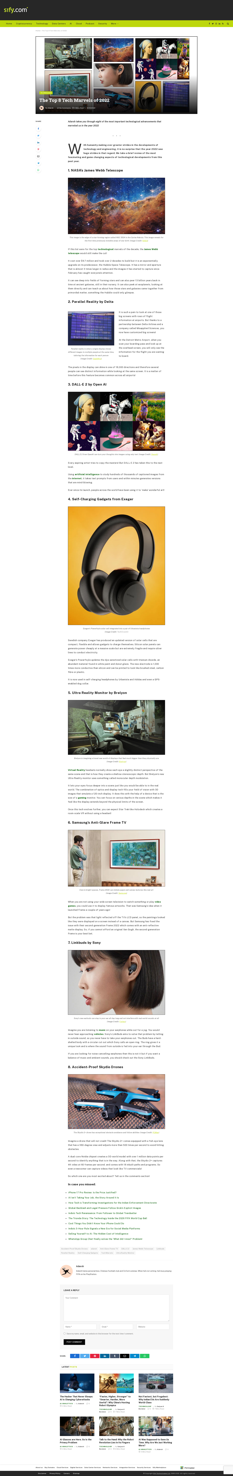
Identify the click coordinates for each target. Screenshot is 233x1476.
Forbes (122, 1021)
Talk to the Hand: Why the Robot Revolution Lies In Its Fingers (116, 1441)
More (113, 23)
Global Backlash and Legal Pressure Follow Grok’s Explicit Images (104, 1208)
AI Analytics (66, 1404)
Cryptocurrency (24, 23)
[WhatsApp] (38, 170)
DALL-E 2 (125, 1249)
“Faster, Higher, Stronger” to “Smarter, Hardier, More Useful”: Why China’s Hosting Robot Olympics (115, 1401)
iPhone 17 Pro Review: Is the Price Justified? (92, 1192)
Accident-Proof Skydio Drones (74, 1249)
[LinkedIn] (38, 142)
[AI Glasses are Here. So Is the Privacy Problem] (77, 1426)
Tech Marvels (107, 1253)
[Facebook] (38, 128)
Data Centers (59, 23)
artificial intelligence (87, 474)
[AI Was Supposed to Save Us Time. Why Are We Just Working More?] (156, 1426)
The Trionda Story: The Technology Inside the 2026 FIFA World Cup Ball (107, 1218)
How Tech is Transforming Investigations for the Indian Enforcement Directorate (112, 1202)
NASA (145, 241)
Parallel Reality (67, 1253)
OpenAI (154, 454)
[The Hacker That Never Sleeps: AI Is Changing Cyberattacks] (77, 1383)
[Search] (227, 24)
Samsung (123, 893)
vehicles (98, 1034)
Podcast (90, 23)
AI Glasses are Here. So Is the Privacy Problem (76, 1441)
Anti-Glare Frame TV (109, 1249)
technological (106, 249)
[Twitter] (38, 135)
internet (77, 478)
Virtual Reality (76, 770)
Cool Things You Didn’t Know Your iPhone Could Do (96, 1223)
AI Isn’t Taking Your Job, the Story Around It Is (93, 1197)
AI (71, 23)
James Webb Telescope (143, 1249)
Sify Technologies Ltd (161, 1473)
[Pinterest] (38, 149)
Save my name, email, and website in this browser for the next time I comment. (100, 1334)
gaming (82, 797)
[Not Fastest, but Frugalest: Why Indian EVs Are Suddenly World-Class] (156, 1383)
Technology (42, 23)
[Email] (38, 156)
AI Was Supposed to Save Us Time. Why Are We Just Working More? (155, 1442)
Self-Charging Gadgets (88, 1253)
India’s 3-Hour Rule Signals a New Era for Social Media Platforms (104, 1228)
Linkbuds (160, 1249)
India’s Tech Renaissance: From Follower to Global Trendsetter (102, 1213)
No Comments (65, 108)
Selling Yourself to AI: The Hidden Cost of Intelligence (98, 1233)
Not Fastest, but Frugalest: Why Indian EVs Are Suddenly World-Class (154, 1399)
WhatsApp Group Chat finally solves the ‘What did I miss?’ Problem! (105, 1239)
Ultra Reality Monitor (125, 1253)
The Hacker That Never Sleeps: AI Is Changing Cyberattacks (76, 1398)
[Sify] (16, 10)
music (102, 1030)
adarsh (94, 1249)
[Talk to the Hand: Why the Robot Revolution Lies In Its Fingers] (116, 1426)
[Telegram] (38, 163)
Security (102, 23)
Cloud (79, 23)
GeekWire (97, 359)
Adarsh (50, 108)
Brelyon (122, 761)
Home (9, 23)
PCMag (156, 1132)
